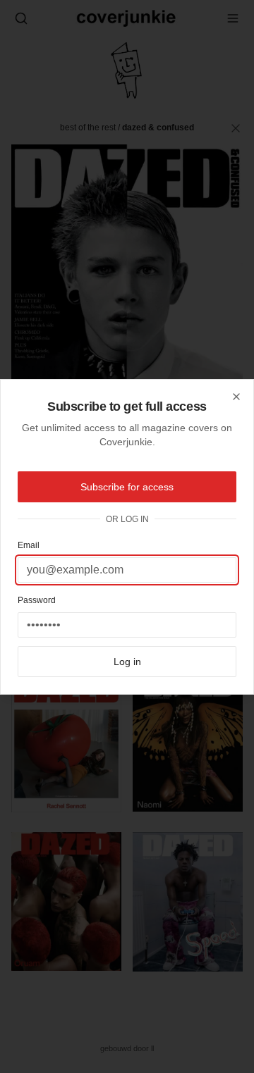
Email (29, 545)
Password (37, 600)
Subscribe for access (127, 486)
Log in (127, 661)
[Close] (236, 396)
